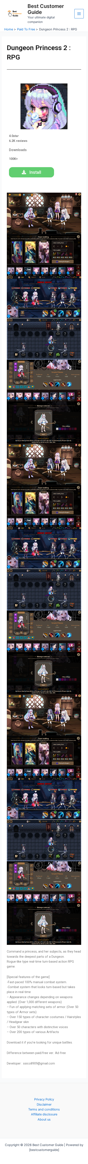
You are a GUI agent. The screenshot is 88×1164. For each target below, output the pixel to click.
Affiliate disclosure (44, 1114)
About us (44, 1119)
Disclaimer (44, 1104)
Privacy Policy (44, 1099)
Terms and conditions (44, 1109)
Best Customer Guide (46, 9)
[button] (44, 213)
